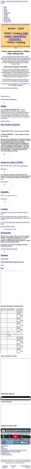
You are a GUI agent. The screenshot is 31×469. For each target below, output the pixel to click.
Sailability (5, 192)
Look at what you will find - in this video (15, 66)
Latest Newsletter (24, 165)
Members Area (7, 21)
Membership (7, 18)
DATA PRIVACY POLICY (25, 466)
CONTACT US (13, 466)
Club (5, 8)
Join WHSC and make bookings (20, 81)
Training (6, 14)
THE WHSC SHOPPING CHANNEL (16, 36)
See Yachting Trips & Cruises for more (12, 262)
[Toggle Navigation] (1, 4)
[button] (15, 131)
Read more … (4, 169)
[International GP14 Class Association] (11, 451)
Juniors (5, 15)
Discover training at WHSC (8, 226)
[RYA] (2, 447)
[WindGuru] (4, 448)
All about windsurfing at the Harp (9, 249)
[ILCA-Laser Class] (14, 450)
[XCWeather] (4, 445)
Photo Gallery (7, 20)
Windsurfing (7, 13)
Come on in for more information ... (10, 88)
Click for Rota (4, 181)
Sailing (5, 10)
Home (5, 7)
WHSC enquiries (18, 85)
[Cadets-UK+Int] (5, 453)
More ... (3, 265)
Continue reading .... (6, 121)
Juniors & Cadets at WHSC (12, 162)
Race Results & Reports (10, 124)
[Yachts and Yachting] (6, 454)
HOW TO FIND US (5, 466)
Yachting (6, 17)
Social (5, 11)
